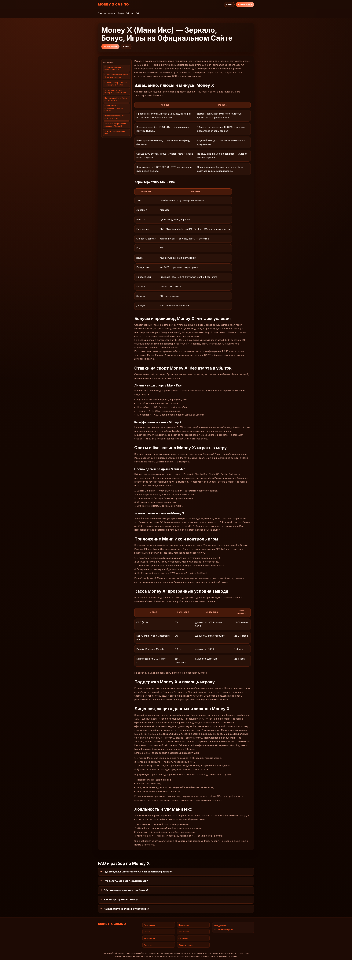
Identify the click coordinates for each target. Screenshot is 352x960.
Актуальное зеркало (224, 929)
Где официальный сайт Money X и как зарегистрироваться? (138, 871)
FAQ (137, 13)
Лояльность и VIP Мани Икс (115, 132)
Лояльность (183, 931)
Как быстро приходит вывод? (121, 899)
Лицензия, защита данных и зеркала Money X (116, 124)
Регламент (183, 938)
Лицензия (148, 945)
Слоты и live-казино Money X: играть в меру (115, 91)
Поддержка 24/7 (222, 925)
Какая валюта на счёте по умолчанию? (126, 908)
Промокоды (183, 925)
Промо (121, 13)
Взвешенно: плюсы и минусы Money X (114, 68)
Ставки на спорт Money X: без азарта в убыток (116, 83)
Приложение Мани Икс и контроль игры (116, 99)
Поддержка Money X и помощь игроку (115, 117)
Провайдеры (149, 925)
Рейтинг (130, 13)
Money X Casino (113, 4)
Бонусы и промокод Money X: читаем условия (116, 76)
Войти (229, 4)
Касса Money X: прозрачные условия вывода (114, 108)
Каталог (112, 13)
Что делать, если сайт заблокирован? (126, 880)
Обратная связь (185, 945)
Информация (149, 938)
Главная (102, 13)
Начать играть (245, 4)
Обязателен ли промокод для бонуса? (126, 890)
